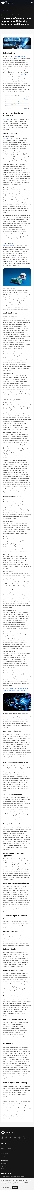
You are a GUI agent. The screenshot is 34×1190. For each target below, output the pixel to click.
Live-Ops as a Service (6, 1156)
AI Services (4, 1146)
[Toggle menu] (32, 2)
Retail (2, 1168)
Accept (15, 1187)
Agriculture (4, 1166)
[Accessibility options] (23, 1137)
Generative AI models (9, 245)
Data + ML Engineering (6, 1148)
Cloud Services (4, 1153)
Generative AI (7, 119)
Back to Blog (6, 11)
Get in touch (19, 1116)
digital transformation (18, 56)
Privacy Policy (6, 1187)
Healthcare (4, 1163)
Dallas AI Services (5, 1151)
